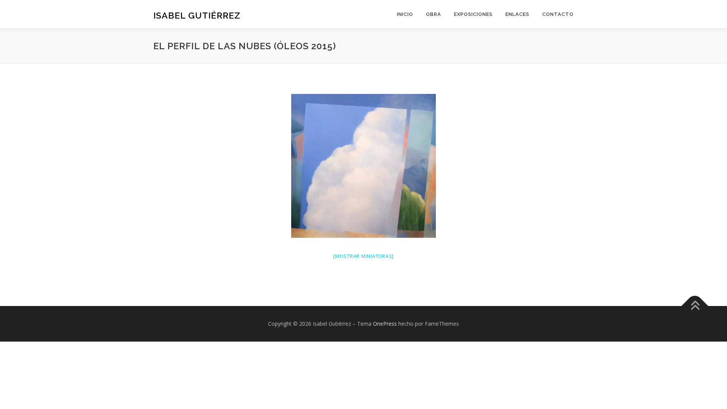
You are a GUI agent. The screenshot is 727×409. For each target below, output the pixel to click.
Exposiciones (473, 14)
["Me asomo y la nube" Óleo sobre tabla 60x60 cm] (363, 166)
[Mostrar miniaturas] (363, 256)
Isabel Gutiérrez (196, 15)
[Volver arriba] (695, 306)
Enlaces (517, 14)
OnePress (385, 323)
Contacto (558, 14)
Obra (433, 14)
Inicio (405, 14)
